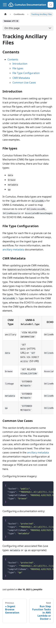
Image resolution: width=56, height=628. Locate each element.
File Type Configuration (26, 73)
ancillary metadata (13, 249)
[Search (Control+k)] (51, 5)
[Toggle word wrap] (44, 485)
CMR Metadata (21, 78)
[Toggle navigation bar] (4, 4)
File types (17, 68)
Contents (12, 59)
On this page (12, 28)
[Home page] (5, 14)
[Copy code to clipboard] (49, 485)
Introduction (19, 63)
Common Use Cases (24, 82)
